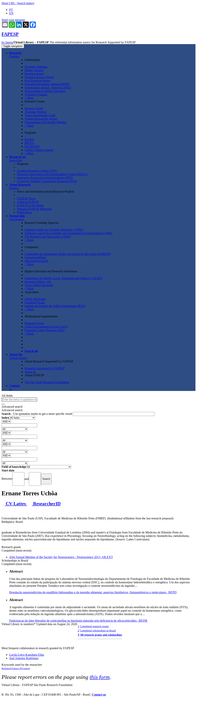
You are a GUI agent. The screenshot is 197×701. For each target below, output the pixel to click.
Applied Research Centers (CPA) (37, 170)
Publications (24, 212)
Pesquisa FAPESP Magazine (34, 208)
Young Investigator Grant (40, 115)
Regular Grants (34, 108)
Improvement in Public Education (45, 91)
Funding (15, 54)
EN (11, 13)
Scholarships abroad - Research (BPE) (48, 87)
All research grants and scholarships (101, 634)
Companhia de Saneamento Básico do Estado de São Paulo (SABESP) (68, 254)
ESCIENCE (32, 146)
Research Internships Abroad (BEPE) (47, 84)
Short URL (8, 3)
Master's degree (34, 70)
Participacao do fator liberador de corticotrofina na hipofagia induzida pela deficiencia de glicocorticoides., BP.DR (78, 620)
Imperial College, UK (38, 281)
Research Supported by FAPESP (45, 368)
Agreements (17, 217)
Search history (25, 3)
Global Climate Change (39, 150)
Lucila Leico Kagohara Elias (26, 654)
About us (30, 371)
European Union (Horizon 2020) (44, 330)
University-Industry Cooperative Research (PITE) (47, 181)
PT (11, 9)
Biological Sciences (11, 668)
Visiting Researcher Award (41, 118)
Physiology (25, 668)
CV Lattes (16, 503)
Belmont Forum (34, 323)
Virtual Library (18, 356)
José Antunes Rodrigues (23, 658)
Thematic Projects (35, 111)
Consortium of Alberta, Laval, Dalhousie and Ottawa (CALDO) (64, 278)
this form (100, 677)
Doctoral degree (34, 73)
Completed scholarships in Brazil (98, 630)
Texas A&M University (39, 285)
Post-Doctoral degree (37, 80)
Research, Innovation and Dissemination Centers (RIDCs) (52, 174)
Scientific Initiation (36, 66)
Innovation (17, 158)
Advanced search (12, 406)
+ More (29, 98)
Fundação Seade (35, 302)
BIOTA (29, 143)
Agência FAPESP (28, 202)
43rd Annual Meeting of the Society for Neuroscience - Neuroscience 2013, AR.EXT (61, 557)
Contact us (99, 694)
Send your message (13, 19)
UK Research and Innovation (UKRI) (48, 236)
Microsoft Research (36, 260)
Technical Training (36, 94)
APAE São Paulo (35, 299)
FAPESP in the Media (30, 205)
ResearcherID (46, 503)
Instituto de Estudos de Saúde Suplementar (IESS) (55, 306)
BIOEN (29, 139)
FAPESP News (26, 198)
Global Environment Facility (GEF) (46, 326)
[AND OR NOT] (6, 421)
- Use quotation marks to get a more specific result (37, 413)
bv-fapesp (7, 42)
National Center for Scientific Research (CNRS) (54, 229)
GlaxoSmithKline (35, 257)
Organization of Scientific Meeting (46, 122)
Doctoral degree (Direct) (39, 77)
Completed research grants (94, 626)
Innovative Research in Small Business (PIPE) (45, 177)
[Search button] (3, 404)
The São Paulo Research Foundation (47, 382)
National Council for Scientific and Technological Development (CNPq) (68, 233)
